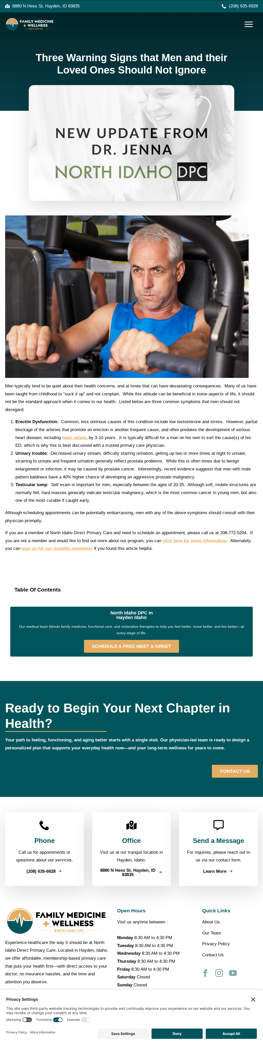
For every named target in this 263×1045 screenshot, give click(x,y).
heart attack (74, 437)
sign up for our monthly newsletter (57, 548)
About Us (211, 922)
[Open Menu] (249, 24)
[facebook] (205, 973)
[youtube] (233, 973)
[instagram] (219, 973)
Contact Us (213, 954)
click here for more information (195, 540)
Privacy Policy (216, 943)
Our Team (211, 933)
